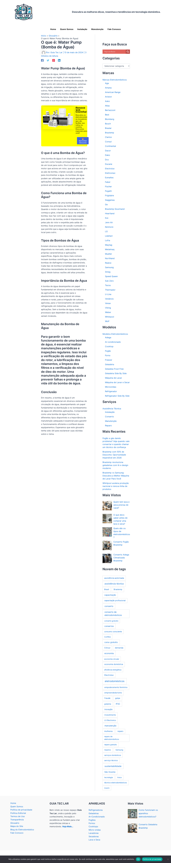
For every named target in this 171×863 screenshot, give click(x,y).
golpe (117, 698)
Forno (107, 355)
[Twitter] (48, 60)
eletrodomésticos (114, 681)
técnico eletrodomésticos (115, 783)
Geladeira (109, 364)
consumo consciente (113, 631)
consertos (109, 626)
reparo (120, 731)
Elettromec (110, 173)
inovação (108, 709)
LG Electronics (110, 720)
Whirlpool (109, 316)
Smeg (107, 272)
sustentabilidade (113, 766)
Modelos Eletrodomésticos (115, 334)
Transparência (17, 819)
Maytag (108, 245)
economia (109, 653)
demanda (119, 648)
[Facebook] (42, 60)
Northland (110, 258)
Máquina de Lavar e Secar (117, 382)
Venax (108, 303)
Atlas (107, 105)
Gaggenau (110, 200)
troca (119, 777)
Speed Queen (111, 276)
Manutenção (111, 421)
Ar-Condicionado (97, 816)
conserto (109, 606)
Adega (108, 337)
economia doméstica (113, 664)
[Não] (168, 859)
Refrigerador (111, 391)
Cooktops (93, 826)
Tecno (108, 285)
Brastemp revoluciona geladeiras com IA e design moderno (115, 465)
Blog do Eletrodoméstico (22, 829)
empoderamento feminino (115, 687)
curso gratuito (111, 642)
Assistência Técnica (112, 408)
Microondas (110, 387)
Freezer (108, 360)
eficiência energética (112, 670)
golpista (107, 704)
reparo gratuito (110, 744)
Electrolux (110, 168)
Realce (108, 263)
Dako (107, 155)
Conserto (109, 416)
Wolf (107, 321)
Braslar (108, 128)
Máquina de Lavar (113, 378)
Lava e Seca (94, 839)
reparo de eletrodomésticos (111, 737)
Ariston (108, 96)
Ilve (106, 218)
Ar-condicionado (113, 342)
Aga (107, 83)
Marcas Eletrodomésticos (115, 79)
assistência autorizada (114, 578)
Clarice (108, 137)
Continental (110, 146)
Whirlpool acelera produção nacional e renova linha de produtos (116, 486)
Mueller (108, 254)
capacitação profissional (115, 600)
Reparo (108, 425)
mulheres (108, 731)
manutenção (110, 725)
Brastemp (109, 132)
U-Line (108, 294)
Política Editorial (18, 813)
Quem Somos (16, 806)
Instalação (110, 412)
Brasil (106, 589)
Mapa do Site (16, 826)
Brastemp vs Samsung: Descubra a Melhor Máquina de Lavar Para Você (116, 475)
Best (107, 114)
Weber (108, 312)
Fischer (108, 186)
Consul (108, 141)
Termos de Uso (17, 816)
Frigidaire (109, 195)
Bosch (108, 123)
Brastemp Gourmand (115, 209)
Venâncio (109, 299)
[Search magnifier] (128, 52)
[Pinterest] (53, 60)
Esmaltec (109, 177)
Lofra (107, 240)
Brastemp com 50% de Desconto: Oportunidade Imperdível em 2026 (114, 454)
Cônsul (107, 648)
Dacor (108, 150)
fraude (107, 698)
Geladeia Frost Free (114, 369)
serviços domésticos (112, 755)
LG (106, 231)
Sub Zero (109, 281)
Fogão (108, 351)
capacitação (110, 595)
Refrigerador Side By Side (117, 396)
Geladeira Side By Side (116, 373)
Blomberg (109, 119)
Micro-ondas (95, 830)
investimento (110, 715)
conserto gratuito (111, 621)
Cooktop (109, 346)
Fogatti (108, 191)
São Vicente (109, 772)
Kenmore (109, 227)
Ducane (108, 164)
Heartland (109, 213)
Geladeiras (94, 813)
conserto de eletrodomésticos (113, 613)
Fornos (92, 823)
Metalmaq (109, 249)
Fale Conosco (16, 833)
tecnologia (108, 777)
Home (13, 803)
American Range (112, 92)
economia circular (111, 659)
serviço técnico (111, 760)
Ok (138, 859)
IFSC (118, 704)
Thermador (110, 290)
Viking (108, 308)
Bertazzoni (110, 110)
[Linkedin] (59, 60)
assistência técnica (114, 583)
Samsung (109, 267)
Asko (107, 101)
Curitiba (107, 637)
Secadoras (94, 836)
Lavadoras (94, 833)
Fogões (92, 820)
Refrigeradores (96, 810)
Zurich (106, 788)
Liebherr (109, 236)
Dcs (107, 159)
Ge (106, 204)
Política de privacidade (21, 809)
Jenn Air (109, 222)
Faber (107, 182)
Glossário (14, 823)
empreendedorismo (113, 692)
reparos (107, 750)
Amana (108, 87)
